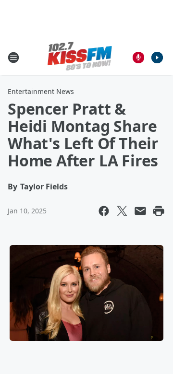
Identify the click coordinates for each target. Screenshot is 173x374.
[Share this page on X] (122, 211)
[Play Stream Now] (157, 57)
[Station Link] (80, 57)
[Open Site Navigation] (13, 57)
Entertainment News (41, 91)
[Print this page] (158, 211)
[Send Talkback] (138, 57)
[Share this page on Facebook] (104, 211)
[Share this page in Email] (140, 211)
